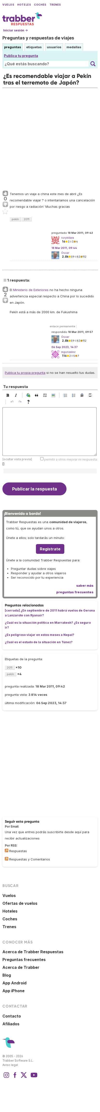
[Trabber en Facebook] (15, 1077)
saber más (84, 585)
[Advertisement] (50, 138)
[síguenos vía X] (24, 1077)
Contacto (11, 1016)
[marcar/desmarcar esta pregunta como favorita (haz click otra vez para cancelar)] (5, 212)
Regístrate (50, 549)
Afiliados (10, 1023)
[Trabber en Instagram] (6, 1077)
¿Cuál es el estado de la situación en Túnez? (39, 642)
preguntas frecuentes (74, 592)
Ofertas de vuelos (19, 903)
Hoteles (24, 4)
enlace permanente (62, 326)
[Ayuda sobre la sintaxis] (29, 401)
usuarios (54, 47)
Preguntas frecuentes (24, 959)
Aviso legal (10, 1065)
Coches (40, 4)
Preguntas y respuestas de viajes (38, 37)
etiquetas (34, 47)
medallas (74, 47)
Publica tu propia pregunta (25, 373)
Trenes (55, 4)
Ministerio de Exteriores (31, 290)
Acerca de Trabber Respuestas (32, 951)
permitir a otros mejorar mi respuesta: (71, 459)
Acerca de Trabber (20, 967)
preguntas (12, 47)
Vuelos (8, 4)
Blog (6, 975)
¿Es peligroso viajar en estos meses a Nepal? (39, 635)
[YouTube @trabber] (33, 1077)
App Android (14, 982)
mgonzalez (68, 352)
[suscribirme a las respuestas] (6, 850)
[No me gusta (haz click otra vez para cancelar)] (5, 204)
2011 (26, 219)
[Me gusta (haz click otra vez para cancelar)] (5, 194)
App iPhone (13, 990)
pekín (15, 219)
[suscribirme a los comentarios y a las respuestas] (6, 858)
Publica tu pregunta (21, 56)
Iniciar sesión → (15, 30)
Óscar (65, 252)
